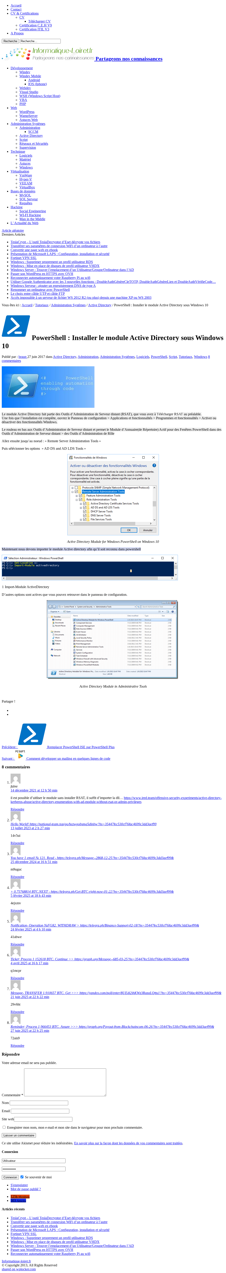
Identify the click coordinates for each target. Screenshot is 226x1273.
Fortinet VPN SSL (24, 258)
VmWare (25, 175)
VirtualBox (27, 187)
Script (23, 139)
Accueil (16, 5)
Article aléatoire (13, 230)
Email (6, 1111)
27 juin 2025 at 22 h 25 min (30, 1030)
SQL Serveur (28, 199)
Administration (29, 128)
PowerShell (159, 357)
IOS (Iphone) (37, 84)
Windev (24, 72)
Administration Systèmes (28, 124)
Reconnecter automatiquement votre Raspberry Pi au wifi (50, 278)
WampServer (28, 116)
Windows (26, 167)
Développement (22, 68)
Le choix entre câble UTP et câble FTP (38, 293)
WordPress (26, 112)
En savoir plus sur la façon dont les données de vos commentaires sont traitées (128, 1143)
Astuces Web (28, 120)
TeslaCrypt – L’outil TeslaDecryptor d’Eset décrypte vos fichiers (55, 242)
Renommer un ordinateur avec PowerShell (40, 289)
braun (23, 357)
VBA (23, 100)
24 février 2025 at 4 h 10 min (31, 929)
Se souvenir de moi (38, 1177)
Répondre (17, 809)
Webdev (25, 88)
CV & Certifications (25, 13)
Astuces (24, 163)
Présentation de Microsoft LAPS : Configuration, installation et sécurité (60, 254)
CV (21, 17)
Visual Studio (28, 92)
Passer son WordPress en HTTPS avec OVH (42, 274)
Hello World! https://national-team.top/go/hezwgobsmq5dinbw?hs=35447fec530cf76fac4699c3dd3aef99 (83, 824)
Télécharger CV (39, 21)
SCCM (33, 132)
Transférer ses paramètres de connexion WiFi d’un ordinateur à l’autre (59, 246)
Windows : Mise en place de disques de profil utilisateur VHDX (55, 266)
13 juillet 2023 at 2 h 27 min (30, 828)
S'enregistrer (19, 1185)
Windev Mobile (30, 76)
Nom (5, 1103)
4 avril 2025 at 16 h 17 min (29, 963)
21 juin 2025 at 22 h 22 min (30, 997)
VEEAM (25, 183)
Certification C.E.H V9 (35, 25)
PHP (22, 104)
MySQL (25, 195)
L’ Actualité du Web (24, 223)
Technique (18, 151)
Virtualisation (20, 171)
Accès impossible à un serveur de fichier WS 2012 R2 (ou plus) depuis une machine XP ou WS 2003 (81, 297)
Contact (16, 9)
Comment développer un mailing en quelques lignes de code (56, 758)
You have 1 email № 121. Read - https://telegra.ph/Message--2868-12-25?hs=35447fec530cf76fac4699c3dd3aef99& (92, 858)
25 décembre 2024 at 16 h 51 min (34, 862)
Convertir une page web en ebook (34, 250)
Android (34, 80)
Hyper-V (25, 179)
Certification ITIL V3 (34, 29)
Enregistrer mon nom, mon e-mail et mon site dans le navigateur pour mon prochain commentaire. (75, 1127)
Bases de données (23, 191)
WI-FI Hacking (30, 215)
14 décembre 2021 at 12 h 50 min (34, 790)
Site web (8, 1119)
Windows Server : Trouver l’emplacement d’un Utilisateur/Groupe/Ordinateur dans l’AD (72, 270)
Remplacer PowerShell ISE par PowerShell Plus (58, 747)
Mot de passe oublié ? (26, 1189)
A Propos (17, 33)
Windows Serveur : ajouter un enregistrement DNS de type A (53, 286)
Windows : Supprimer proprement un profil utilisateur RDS (52, 262)
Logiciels (25, 155)
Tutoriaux (42, 305)
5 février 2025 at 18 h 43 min (31, 895)
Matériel (25, 159)
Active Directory (31, 135)
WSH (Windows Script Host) (39, 96)
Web (14, 108)
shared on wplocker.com (19, 1269)
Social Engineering (32, 211)
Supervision (27, 147)
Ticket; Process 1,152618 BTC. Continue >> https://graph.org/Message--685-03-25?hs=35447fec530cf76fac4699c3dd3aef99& (100, 959)
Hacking (17, 207)
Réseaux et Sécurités (33, 143)
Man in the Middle (32, 219)
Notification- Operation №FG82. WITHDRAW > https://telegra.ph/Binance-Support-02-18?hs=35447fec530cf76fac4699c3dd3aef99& (105, 925)
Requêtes (25, 203)
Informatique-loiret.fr (16, 1261)
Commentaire (12, 1095)
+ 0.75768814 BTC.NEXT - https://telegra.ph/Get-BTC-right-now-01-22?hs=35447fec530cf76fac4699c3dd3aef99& (92, 891)
